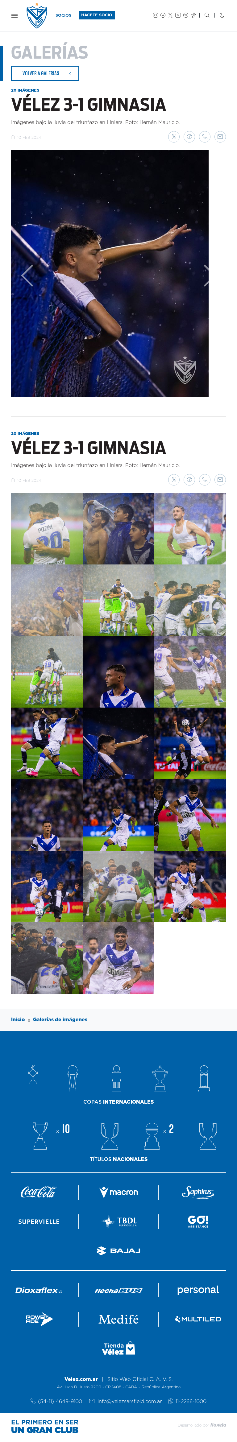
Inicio (18, 1019)
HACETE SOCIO (96, 15)
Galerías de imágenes (60, 1019)
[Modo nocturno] (217, 15)
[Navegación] (14, 15)
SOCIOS (63, 16)
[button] (174, 137)
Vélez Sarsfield (37, 15)
